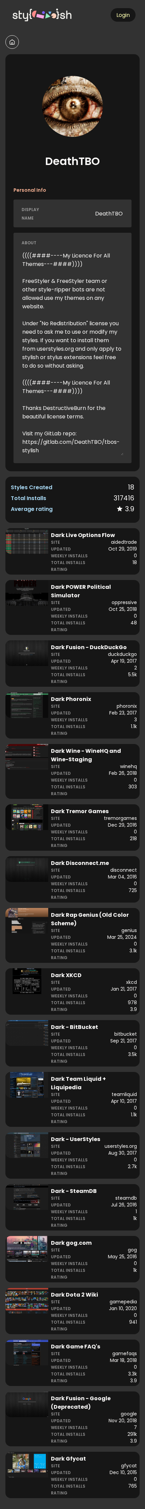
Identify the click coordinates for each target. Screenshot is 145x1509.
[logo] (42, 14)
